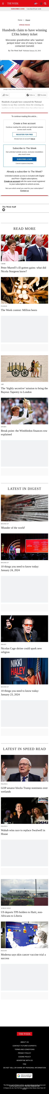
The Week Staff (16, 51)
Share (7, 95)
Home (20, 20)
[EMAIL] (4, 209)
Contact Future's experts (24, 1046)
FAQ (24, 1064)
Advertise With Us (25, 1060)
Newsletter (43, 95)
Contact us (24, 191)
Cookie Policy (24, 1057)
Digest (28, 20)
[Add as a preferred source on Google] (24, 1075)
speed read (24, 25)
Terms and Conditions (24, 1049)
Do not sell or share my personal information (24, 1068)
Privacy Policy (24, 1053)
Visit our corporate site (32, 1086)
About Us (25, 1042)
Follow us (32, 95)
